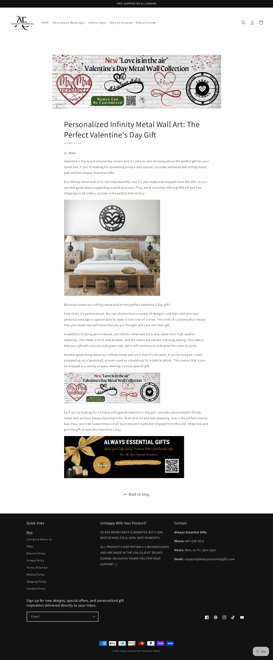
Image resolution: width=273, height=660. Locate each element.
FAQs (30, 546)
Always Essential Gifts (130, 651)
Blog (29, 532)
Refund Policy (35, 574)
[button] (121, 22)
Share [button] (72, 153)
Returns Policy (36, 553)
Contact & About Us (39, 539)
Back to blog (139, 494)
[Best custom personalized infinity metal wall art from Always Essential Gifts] (112, 296)
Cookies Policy (36, 588)
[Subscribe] (93, 617)
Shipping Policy (36, 581)
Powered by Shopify (150, 651)
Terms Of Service (37, 567)
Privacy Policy (35, 560)
